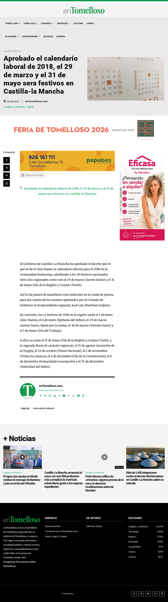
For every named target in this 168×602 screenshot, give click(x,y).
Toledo (30, 107)
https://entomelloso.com (51, 390)
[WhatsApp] (6, 183)
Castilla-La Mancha (12, 51)
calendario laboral (43, 408)
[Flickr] (45, 395)
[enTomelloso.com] (28, 391)
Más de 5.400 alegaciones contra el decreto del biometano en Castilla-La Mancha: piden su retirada (145, 478)
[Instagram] (50, 395)
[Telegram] (64, 395)
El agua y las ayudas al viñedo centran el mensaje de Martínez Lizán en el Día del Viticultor (21, 480)
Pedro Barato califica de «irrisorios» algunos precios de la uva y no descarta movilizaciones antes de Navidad (104, 483)
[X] (6, 168)
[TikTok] (155, 593)
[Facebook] (6, 160)
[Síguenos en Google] (32, 181)
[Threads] (83, 395)
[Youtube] (78, 395)
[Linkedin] (54, 395)
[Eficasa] (142, 239)
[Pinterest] (6, 175)
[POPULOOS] (67, 170)
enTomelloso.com (36, 101)
